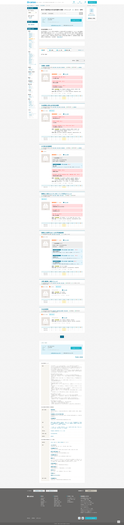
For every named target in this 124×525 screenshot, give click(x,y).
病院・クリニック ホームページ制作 (87, 508)
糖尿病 (52, 422)
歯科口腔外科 (31, 105)
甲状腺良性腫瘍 (53, 463)
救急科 (30, 112)
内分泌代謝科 (42, 5)
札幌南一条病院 (45, 65)
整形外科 (30, 60)
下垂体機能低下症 (76, 422)
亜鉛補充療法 (53, 409)
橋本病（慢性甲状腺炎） (55, 451)
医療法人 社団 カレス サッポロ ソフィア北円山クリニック (56, 193)
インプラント (31, 106)
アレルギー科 (31, 42)
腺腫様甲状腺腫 (53, 466)
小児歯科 (30, 104)
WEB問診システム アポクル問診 (86, 504)
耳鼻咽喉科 (30, 82)
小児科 (30, 91)
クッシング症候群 (58, 424)
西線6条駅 (63, 67)
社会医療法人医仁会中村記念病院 (50, 105)
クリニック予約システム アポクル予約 (87, 503)
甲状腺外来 (52, 430)
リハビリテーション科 (32, 64)
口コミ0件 (65, 290)
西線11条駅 (66, 310)
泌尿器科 (30, 73)
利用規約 (68, 500)
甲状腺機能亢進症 (55, 423)
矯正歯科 (30, 101)
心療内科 (30, 97)
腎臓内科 (30, 46)
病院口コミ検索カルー (30, 5)
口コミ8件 (66, 74)
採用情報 (33, 518)
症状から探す (56, 499)
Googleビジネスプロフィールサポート (87, 509)
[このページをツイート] (83, 518)
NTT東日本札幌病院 (46, 146)
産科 (29, 85)
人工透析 (30, 47)
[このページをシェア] (79, 518)
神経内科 (30, 43)
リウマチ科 (30, 41)
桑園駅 (58, 195)
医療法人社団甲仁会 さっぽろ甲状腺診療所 (52, 232)
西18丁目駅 (54, 195)
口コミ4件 (66, 202)
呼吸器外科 (30, 54)
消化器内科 (30, 36)
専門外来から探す (57, 503)
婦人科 (30, 86)
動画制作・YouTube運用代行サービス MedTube (89, 512)
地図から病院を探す (31, 24)
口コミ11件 (67, 240)
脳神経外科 (30, 59)
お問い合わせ (38, 518)
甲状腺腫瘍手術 (53, 418)
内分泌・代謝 (53, 442)
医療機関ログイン (91, 490)
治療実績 (80, 67)
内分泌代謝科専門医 (54, 433)
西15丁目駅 (54, 67)
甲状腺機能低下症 (61, 423)
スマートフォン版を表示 (91, 518)
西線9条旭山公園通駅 (60, 310)
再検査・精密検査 (60, 442)
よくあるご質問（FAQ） (71, 499)
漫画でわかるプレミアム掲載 (85, 500)
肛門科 (30, 74)
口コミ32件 (67, 114)
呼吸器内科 (30, 33)
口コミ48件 (67, 154)
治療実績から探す (57, 500)
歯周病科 (30, 102)
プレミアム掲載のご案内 (85, 499)
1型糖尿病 (71, 423)
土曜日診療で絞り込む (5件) (56, 25)
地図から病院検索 (80, 357)
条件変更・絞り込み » (76, 20)
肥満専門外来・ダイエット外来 (60, 430)
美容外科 (30, 63)
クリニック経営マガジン (85, 507)
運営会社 (28, 518)
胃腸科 (30, 37)
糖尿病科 (52, 436)
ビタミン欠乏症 (69, 422)
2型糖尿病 (75, 423)
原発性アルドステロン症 (55, 475)
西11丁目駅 (59, 67)
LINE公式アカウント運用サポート (86, 511)
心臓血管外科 (31, 55)
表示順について (81, 50)
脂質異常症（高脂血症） (60, 422)
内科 (29, 32)
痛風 (66, 422)
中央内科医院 (44, 309)
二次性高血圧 (63, 424)
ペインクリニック (32, 113)
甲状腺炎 (52, 473)
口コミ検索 (43, 500)
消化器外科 (30, 56)
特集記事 (42, 503)
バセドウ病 (67, 423)
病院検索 (37, 5)
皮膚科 (30, 68)
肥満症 (55, 422)
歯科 (29, 100)
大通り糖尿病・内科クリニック (49, 281)
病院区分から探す (57, 504)
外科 (29, 53)
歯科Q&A (42, 504)
